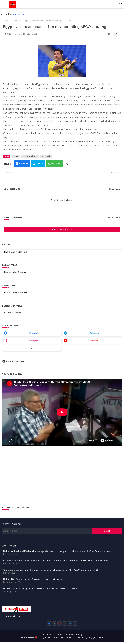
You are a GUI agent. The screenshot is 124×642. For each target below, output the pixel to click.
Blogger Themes (96, 637)
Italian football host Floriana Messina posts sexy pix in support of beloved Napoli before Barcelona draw (57, 551)
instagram (33, 341)
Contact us (62, 634)
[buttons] (49, 623)
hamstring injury (29, 156)
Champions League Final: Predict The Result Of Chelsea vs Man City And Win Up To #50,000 (50, 570)
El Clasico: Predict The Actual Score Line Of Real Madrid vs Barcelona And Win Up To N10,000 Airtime (55, 560)
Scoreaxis (22, 252)
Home (5, 21)
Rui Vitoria (15, 21)
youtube (94, 341)
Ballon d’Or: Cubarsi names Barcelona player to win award (33, 579)
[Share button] (67, 163)
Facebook (24, 163)
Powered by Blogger (15, 361)
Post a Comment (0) (62, 229)
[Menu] (4, 4)
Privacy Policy (75, 634)
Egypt (15, 156)
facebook (33, 333)
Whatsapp (56, 163)
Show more (114, 189)
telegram (94, 333)
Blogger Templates (48, 637)
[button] (121, 4)
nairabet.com (19, 14)
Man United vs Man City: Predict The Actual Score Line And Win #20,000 (40, 588)
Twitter (40, 163)
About (52, 634)
